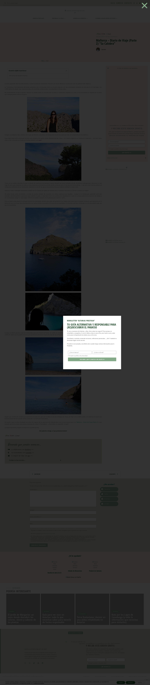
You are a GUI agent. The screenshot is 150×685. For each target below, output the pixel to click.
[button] (144, 5)
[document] (75, 342)
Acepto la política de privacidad (78, 355)
